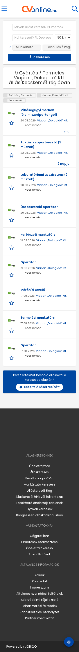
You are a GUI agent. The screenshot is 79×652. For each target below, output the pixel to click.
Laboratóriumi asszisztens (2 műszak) (44, 176)
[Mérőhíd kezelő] (11, 293)
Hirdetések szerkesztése (39, 542)
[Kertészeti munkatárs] (11, 237)
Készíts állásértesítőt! (42, 387)
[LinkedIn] (44, 443)
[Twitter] (50, 443)
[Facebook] (29, 443)
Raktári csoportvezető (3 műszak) (40, 144)
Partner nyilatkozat (39, 618)
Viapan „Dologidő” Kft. (52, 120)
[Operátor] (11, 265)
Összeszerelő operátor (39, 207)
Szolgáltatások (40, 554)
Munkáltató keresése (40, 484)
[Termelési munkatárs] (11, 320)
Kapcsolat (39, 581)
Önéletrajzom (39, 466)
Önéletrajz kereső (39, 548)
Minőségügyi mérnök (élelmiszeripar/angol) (38, 112)
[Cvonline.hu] (39, 7)
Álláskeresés (39, 472)
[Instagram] (37, 443)
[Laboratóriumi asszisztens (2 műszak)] (11, 177)
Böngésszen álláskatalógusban (39, 515)
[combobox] (42, 27)
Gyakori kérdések (39, 509)
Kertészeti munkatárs (38, 234)
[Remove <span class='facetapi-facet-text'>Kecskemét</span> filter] (5, 100)
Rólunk (40, 575)
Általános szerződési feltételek (39, 593)
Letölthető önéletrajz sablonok (39, 503)
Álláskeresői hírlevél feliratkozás (39, 497)
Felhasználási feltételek (39, 606)
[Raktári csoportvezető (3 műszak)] (11, 145)
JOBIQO (31, 646)
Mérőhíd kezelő (32, 290)
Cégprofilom (39, 536)
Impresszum (39, 587)
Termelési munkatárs (37, 317)
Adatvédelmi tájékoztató (40, 600)
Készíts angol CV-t (39, 478)
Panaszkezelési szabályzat (39, 612)
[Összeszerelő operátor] (11, 210)
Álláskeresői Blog (39, 490)
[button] (10, 47)
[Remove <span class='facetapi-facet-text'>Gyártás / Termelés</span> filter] (5, 95)
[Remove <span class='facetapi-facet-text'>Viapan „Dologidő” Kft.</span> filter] (39, 95)
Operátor (28, 262)
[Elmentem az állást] (12, 122)
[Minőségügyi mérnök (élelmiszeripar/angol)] (11, 113)
